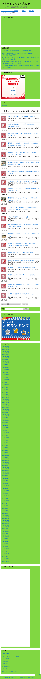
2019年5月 (6, 526)
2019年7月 (6, 521)
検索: (3, 309)
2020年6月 (6, 493)
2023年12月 (6, 387)
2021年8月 (6, 458)
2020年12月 (6, 478)
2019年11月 (6, 511)
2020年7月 (6, 490)
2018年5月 (6, 556)
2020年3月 (6, 500)
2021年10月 (6, 453)
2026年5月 (6, 354)
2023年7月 (6, 400)
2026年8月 (6, 347)
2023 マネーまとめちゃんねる (19, 677)
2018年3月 (6, 561)
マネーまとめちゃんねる (16, 3)
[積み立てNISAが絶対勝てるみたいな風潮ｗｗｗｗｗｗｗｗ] (3, 262)
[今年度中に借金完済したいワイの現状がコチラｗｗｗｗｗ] (3, 182)
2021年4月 (6, 468)
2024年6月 (6, 372)
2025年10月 (6, 367)
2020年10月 (6, 483)
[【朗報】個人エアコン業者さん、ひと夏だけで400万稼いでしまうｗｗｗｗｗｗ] (3, 190)
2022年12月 (6, 417)
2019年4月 (6, 528)
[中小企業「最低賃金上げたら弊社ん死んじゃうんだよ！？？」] (3, 295)
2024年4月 (6, 377)
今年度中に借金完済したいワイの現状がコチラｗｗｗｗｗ (22, 181)
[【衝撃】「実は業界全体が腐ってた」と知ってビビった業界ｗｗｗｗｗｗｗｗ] (3, 286)
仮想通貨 (5, 661)
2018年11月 (6, 541)
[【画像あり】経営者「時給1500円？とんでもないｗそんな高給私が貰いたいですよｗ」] (3, 163)
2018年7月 (6, 551)
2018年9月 (6, 546)
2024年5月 (6, 374)
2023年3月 (6, 410)
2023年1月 (6, 415)
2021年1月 (6, 475)
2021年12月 (6, 448)
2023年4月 (6, 407)
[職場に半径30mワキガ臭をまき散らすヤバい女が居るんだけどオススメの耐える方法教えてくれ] (3, 226)
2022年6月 (6, 432)
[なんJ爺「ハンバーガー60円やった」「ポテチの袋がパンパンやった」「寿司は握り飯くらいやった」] (3, 209)
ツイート (4, 105)
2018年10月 (6, 543)
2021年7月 (6, 460)
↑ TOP (38, 674)
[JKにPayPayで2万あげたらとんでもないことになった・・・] (3, 118)
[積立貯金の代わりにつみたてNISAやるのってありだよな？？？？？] (3, 276)
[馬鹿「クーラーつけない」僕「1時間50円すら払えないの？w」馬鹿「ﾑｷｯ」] (3, 135)
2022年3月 (6, 440)
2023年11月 (6, 390)
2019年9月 (6, 516)
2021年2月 (6, 473)
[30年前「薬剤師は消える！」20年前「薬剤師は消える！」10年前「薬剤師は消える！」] (3, 125)
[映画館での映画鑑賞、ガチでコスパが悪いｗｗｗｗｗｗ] (3, 218)
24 (22, 304)
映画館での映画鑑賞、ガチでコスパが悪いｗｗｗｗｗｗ (22, 217)
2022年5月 (6, 435)
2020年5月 (6, 495)
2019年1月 (6, 536)
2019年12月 (6, 508)
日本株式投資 (7, 666)
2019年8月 (6, 518)
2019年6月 (6, 523)
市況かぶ (5, 663)
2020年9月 (6, 485)
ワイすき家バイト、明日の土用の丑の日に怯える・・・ (22, 267)
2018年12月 (6, 538)
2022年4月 (6, 437)
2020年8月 (6, 488)
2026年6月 (6, 352)
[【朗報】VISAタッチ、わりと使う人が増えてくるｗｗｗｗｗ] (3, 254)
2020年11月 (6, 480)
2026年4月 (6, 357)
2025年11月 (6, 364)
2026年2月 (6, 359)
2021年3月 (6, 470)
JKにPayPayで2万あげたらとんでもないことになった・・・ (23, 116)
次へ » (26, 304)
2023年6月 (6, 402)
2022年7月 (6, 430)
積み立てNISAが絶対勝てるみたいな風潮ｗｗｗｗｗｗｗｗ (23, 260)
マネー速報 (6, 658)
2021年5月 (6, 465)
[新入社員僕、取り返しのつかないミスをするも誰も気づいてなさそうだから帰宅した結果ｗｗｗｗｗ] (3, 154)
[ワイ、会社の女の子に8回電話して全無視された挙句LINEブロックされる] (3, 173)
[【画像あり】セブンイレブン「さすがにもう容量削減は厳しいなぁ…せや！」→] (3, 199)
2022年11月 (6, 420)
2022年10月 (6, 422)
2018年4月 (6, 558)
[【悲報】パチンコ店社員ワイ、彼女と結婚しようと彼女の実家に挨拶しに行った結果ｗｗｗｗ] (3, 144)
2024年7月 (6, 369)
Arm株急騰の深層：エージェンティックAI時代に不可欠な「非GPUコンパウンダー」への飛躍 (20, 62)
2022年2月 (6, 443)
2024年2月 (6, 382)
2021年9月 (6, 455)
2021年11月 (6, 450)
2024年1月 (6, 384)
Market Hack (6, 653)
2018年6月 (6, 553)
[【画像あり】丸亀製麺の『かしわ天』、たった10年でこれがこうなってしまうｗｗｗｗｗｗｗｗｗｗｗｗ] (3, 235)
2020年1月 (6, 506)
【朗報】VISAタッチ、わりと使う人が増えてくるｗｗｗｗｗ (23, 253)
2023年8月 (6, 397)
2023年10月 (6, 392)
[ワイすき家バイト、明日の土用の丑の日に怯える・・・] (3, 269)
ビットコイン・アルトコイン (11, 656)
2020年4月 (6, 498)
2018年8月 (6, 548)
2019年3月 (6, 531)
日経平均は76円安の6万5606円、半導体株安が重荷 (17, 51)
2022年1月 (6, 445)
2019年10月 (6, 513)
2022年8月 (6, 427)
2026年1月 (6, 362)
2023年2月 (6, 412)
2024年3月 (6, 379)
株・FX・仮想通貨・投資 (10, 671)
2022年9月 (6, 425)
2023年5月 (6, 405)
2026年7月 (6, 349)
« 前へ (2, 304)
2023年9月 (6, 395)
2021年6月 (6, 463)
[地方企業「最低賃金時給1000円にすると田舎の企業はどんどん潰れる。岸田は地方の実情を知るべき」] (3, 245)
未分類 (5, 668)
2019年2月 (6, 533)
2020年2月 (6, 503)
